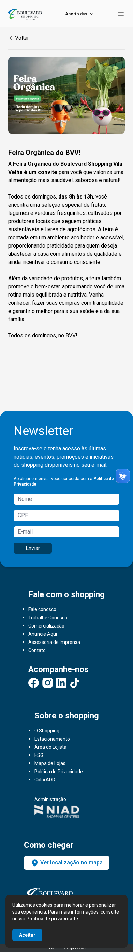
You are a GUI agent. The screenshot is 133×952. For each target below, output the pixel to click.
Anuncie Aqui (42, 634)
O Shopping (46, 730)
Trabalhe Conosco (47, 617)
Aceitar (27, 935)
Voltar (22, 38)
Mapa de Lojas (49, 763)
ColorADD (44, 779)
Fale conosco (42, 609)
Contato (37, 650)
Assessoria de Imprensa (54, 642)
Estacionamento (52, 739)
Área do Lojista (50, 747)
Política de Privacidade (58, 771)
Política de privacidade (52, 918)
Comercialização (46, 626)
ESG (38, 755)
